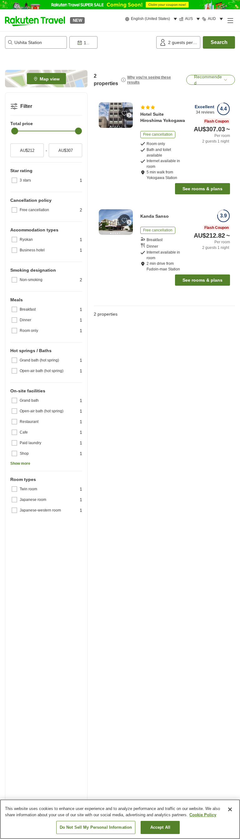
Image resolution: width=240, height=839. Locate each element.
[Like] (124, 113)
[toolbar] (111, 42)
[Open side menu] (230, 20)
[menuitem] (152, 19)
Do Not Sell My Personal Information (96, 827)
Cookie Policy (202, 814)
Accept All (160, 827)
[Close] (230, 809)
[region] (120, 819)
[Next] (129, 115)
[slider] (14, 131)
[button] (35, 20)
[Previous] (102, 115)
